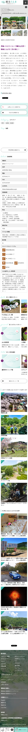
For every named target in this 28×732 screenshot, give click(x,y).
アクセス (17, 663)
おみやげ (3, 664)
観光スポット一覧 (14, 381)
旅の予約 (17, 665)
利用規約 (3, 682)
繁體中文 (3, 702)
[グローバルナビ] (25, 2)
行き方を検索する (14, 112)
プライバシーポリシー (7, 679)
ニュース (17, 668)
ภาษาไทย (3, 707)
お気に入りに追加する (14, 107)
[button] (2, 23)
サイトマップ (4, 677)
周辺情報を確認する (14, 150)
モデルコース (4, 659)
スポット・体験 (5, 656)
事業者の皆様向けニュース (8, 693)
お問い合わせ (4, 684)
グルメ (3, 661)
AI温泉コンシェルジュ (20, 659)
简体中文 (3, 705)
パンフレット (18, 670)
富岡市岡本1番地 (6, 93)
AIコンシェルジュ (20, 656)
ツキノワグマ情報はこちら (7, 10)
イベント (3, 669)
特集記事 (3, 666)
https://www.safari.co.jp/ (9, 189)
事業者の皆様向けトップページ (9, 691)
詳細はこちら (4, 714)
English (3, 700)
